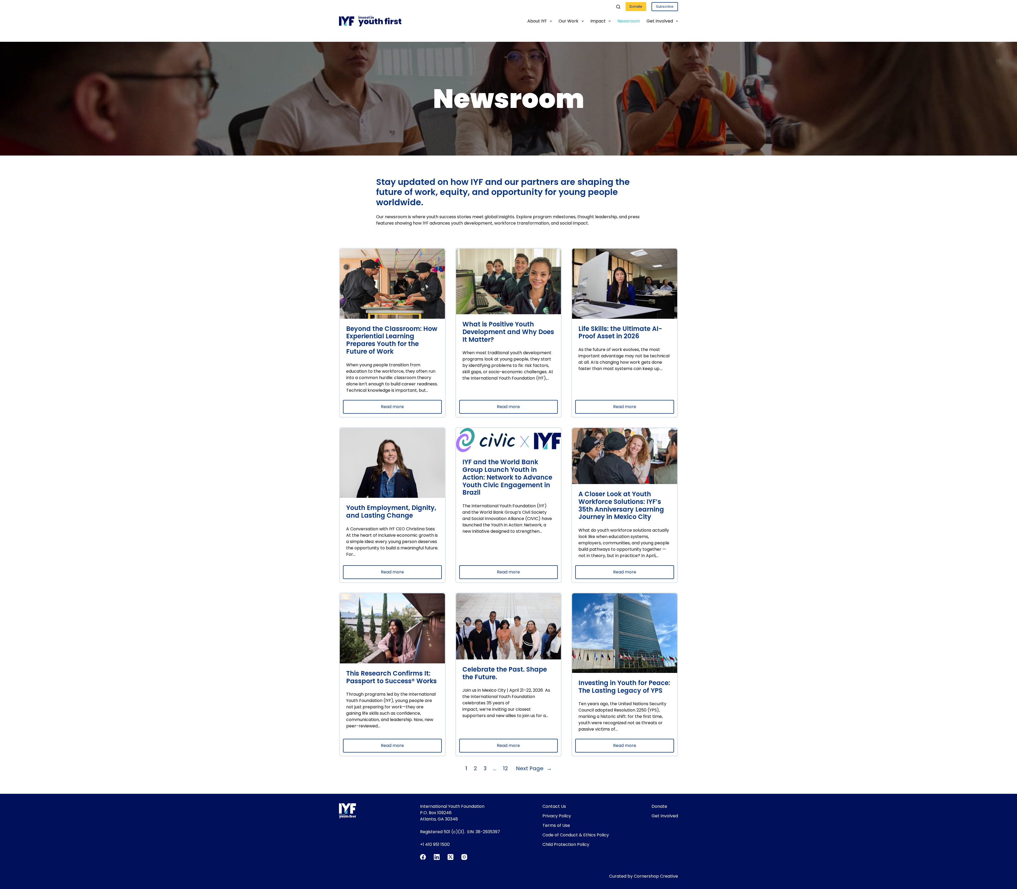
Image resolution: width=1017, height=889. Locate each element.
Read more (404, 408)
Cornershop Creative (656, 876)
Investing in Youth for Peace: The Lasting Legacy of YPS (624, 687)
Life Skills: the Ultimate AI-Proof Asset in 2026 (620, 332)
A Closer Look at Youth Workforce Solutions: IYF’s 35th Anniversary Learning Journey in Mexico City (621, 505)
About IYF (537, 21)
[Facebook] (423, 857)
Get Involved (659, 21)
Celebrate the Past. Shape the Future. (504, 673)
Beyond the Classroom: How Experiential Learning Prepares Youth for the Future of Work (391, 340)
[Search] (618, 7)
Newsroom (628, 21)
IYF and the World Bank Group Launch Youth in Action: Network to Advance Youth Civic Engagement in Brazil (507, 477)
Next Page (534, 768)
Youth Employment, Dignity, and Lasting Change (391, 511)
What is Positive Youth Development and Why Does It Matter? (508, 332)
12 (505, 768)
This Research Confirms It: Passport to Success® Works (391, 677)
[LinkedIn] (437, 857)
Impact (598, 21)
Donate (636, 6)
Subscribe (664, 6)
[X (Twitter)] (450, 857)
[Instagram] (464, 857)
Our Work (568, 21)
